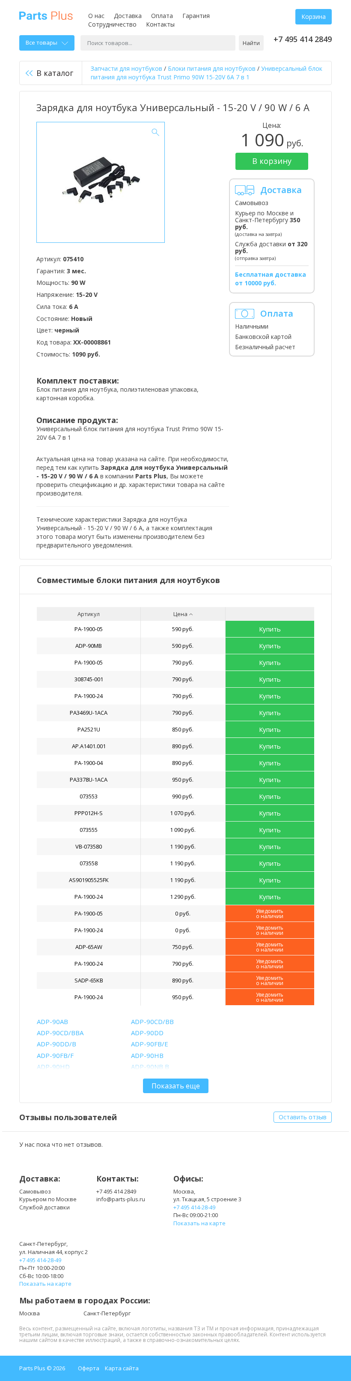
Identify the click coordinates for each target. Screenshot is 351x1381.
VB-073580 (88, 846)
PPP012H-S (88, 813)
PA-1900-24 (88, 696)
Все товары (41, 42)
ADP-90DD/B (56, 1044)
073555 (89, 830)
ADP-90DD (147, 1032)
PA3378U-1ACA (88, 779)
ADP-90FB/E (149, 1044)
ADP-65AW (88, 947)
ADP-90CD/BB (152, 1021)
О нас (96, 16)
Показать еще (176, 1086)
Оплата (162, 16)
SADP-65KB (88, 980)
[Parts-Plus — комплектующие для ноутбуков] (46, 15)
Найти (251, 43)
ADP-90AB (52, 1021)
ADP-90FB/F (55, 1055)
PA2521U (88, 729)
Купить (270, 629)
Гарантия (196, 16)
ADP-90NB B (150, 1066)
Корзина (313, 16)
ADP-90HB (147, 1055)
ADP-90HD (53, 1066)
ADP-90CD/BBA (60, 1032)
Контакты (160, 24)
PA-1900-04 (88, 763)
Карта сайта (122, 1368)
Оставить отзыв (303, 1117)
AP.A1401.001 (89, 746)
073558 (89, 863)
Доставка (128, 16)
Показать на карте (199, 1223)
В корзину (272, 161)
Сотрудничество (112, 24)
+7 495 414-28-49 (194, 1207)
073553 (89, 796)
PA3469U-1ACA (88, 712)
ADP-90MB (88, 646)
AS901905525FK (89, 880)
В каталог (54, 73)
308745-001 (88, 679)
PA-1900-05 (88, 629)
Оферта (88, 1368)
